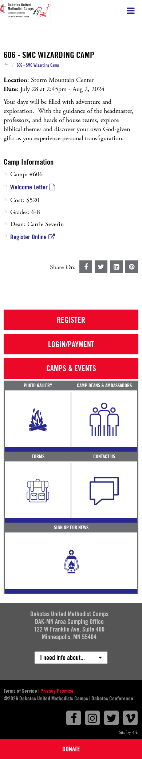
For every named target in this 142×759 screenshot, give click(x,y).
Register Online (28, 237)
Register (71, 320)
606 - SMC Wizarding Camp (38, 65)
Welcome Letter (29, 187)
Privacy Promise (57, 691)
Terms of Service (20, 691)
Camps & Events (71, 368)
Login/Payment (71, 344)
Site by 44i (128, 732)
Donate (71, 749)
